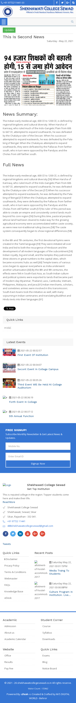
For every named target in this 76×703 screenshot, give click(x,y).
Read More (9, 502)
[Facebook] (56, 3)
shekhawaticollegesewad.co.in (34, 683)
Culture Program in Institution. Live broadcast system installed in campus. (61, 593)
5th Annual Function (21, 416)
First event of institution (33, 354)
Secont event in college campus (38, 369)
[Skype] (73, 3)
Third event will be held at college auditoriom (40, 386)
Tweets (7, 544)
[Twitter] (62, 3)
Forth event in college (23, 401)
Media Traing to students (59, 572)
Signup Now (38, 463)
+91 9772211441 (12, 2)
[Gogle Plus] (67, 3)
